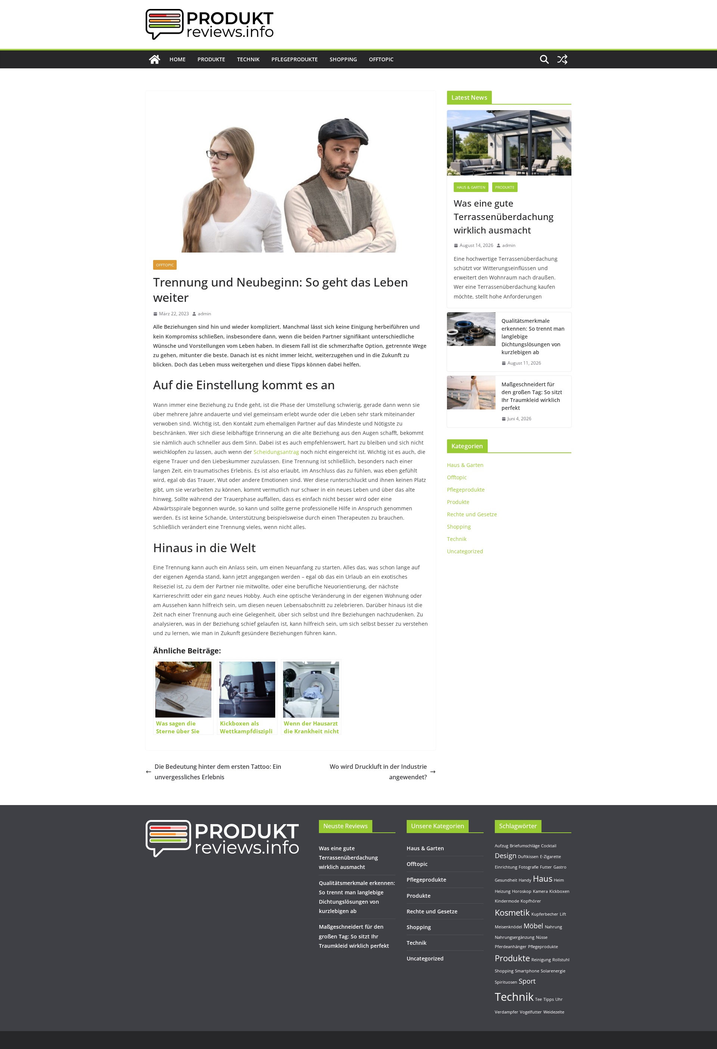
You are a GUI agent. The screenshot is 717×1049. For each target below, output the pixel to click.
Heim (559, 880)
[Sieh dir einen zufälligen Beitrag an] (562, 59)
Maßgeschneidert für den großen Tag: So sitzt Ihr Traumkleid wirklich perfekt (532, 396)
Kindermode (507, 901)
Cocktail (548, 845)
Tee (538, 999)
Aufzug (501, 845)
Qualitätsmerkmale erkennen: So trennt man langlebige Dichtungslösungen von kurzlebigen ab (533, 336)
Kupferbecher (544, 914)
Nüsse (541, 937)
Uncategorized (465, 551)
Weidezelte (553, 1012)
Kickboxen (559, 891)
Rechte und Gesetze (472, 514)
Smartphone (527, 971)
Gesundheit (506, 880)
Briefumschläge (525, 845)
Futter (546, 867)
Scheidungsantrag (276, 451)
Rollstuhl (560, 959)
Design (505, 855)
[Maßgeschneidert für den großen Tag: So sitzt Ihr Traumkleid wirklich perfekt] (471, 401)
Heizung (502, 891)
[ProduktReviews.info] (155, 59)
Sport (527, 981)
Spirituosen (506, 982)
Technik (248, 59)
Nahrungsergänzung (514, 937)
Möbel (533, 925)
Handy (525, 880)
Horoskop (521, 891)
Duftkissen (528, 856)
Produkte (211, 59)
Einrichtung (506, 867)
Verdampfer (506, 1012)
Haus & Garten (471, 187)
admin (204, 313)
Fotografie (528, 867)
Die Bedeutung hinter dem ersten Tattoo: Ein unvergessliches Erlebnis (218, 772)
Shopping (343, 59)
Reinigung (541, 959)
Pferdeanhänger (511, 946)
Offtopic (381, 59)
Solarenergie (553, 971)
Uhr (559, 999)
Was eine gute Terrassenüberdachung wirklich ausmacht (503, 216)
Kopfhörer (531, 901)
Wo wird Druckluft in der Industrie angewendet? (378, 772)
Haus (542, 878)
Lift (563, 914)
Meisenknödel (508, 926)
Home (178, 59)
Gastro (560, 867)
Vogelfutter (531, 1012)
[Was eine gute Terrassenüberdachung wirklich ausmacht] (509, 143)
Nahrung (553, 926)
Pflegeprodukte (294, 59)
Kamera (540, 891)
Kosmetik (512, 912)
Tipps (548, 999)
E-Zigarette (550, 856)
